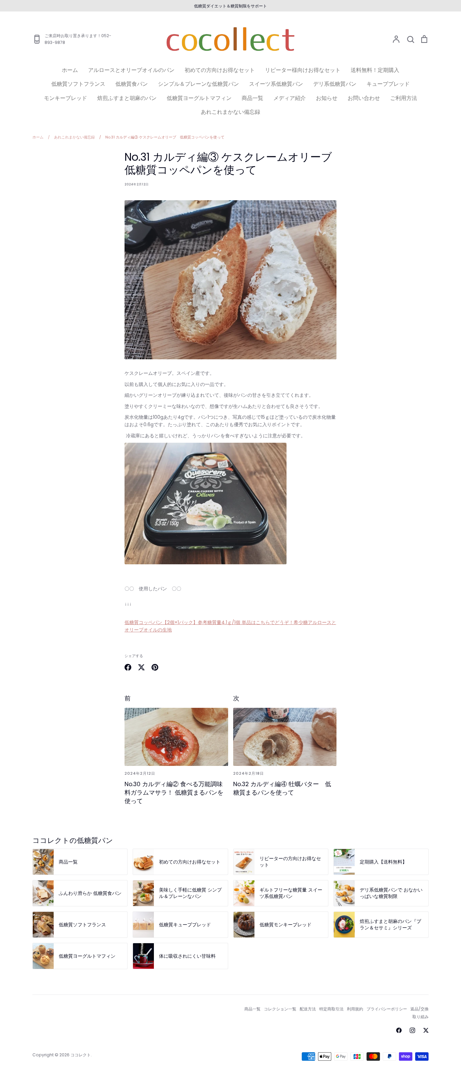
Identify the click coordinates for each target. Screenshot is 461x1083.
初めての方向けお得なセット (220, 70)
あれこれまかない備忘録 (230, 112)
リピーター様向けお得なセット (303, 70)
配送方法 (308, 1009)
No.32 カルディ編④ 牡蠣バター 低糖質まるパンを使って (282, 788)
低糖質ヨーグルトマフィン (199, 98)
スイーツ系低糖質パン (276, 84)
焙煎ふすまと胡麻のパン (127, 98)
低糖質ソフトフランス (78, 84)
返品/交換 (419, 1009)
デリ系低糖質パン (334, 84)
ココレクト (81, 1055)
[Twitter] (426, 1030)
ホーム (70, 70)
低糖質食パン (131, 84)
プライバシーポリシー (387, 1009)
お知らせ (326, 98)
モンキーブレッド (65, 98)
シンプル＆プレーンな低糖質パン (198, 84)
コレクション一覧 (280, 1009)
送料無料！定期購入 (375, 70)
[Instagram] (412, 1030)
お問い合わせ (364, 98)
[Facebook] (399, 1030)
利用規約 (355, 1009)
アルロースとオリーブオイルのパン (131, 70)
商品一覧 (252, 98)
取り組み (420, 1017)
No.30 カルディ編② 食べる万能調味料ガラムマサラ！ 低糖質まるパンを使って (174, 792)
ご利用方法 (403, 98)
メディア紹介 (289, 98)
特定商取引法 (331, 1009)
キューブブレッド (388, 84)
